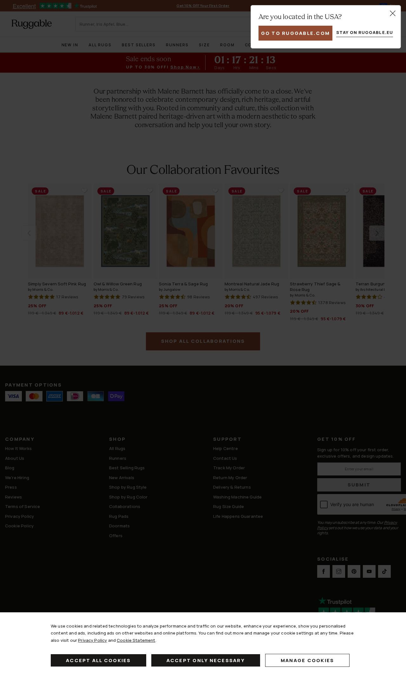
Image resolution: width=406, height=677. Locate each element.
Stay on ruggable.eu (364, 32)
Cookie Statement (136, 640)
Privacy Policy (92, 640)
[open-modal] (393, 13)
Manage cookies (307, 660)
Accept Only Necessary (206, 660)
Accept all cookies (98, 660)
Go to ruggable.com (295, 33)
